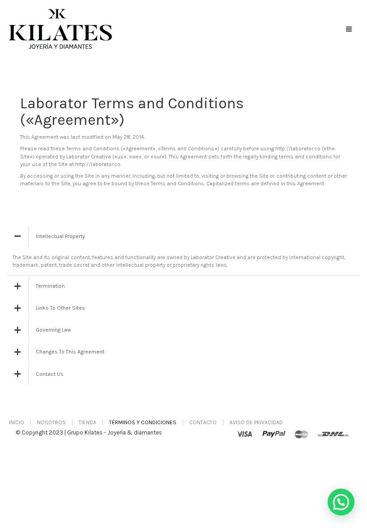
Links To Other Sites (60, 308)
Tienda (87, 422)
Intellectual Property (60, 236)
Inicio (16, 422)
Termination (50, 286)
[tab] (183, 236)
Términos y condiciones (142, 422)
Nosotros (51, 422)
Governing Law (53, 330)
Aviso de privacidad (256, 422)
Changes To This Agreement (70, 352)
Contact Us (50, 374)
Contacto (203, 422)
